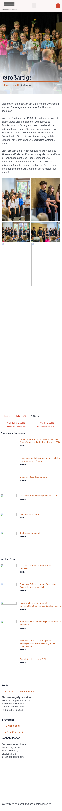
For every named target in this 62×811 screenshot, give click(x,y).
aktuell (15, 85)
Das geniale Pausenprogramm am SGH (38, 495)
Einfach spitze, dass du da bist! (35, 477)
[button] (34, 5)
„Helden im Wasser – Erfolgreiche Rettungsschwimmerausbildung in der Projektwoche (37, 643)
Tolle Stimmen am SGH (31, 514)
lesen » (23, 446)
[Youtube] (58, 5)
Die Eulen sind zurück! (30, 533)
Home (6, 85)
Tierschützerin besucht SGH (33, 659)
